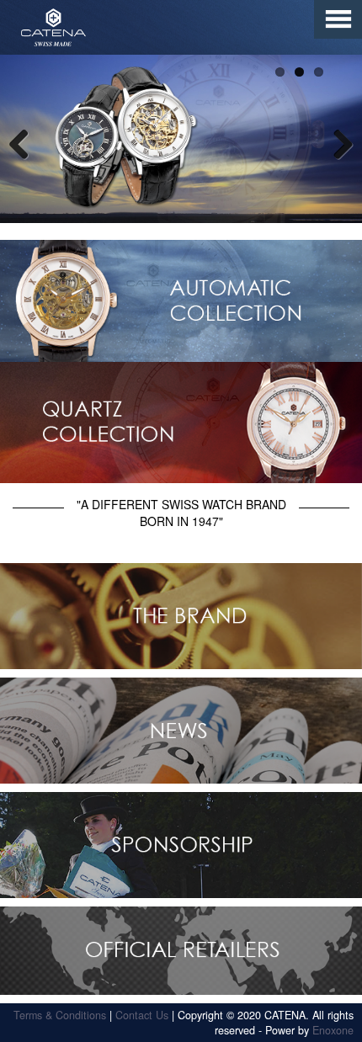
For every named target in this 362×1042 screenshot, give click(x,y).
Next (337, 143)
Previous (25, 143)
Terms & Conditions (59, 1015)
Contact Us (141, 1015)
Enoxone (333, 1030)
